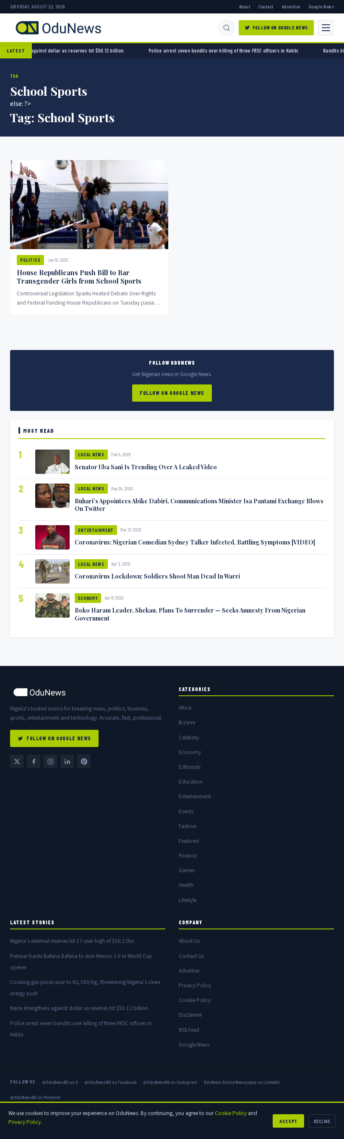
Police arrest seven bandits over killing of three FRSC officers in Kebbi (198, 50)
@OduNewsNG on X (60, 1082)
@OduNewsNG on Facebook (110, 1082)
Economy (88, 598)
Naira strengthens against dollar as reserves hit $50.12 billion (79, 1008)
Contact (265, 6)
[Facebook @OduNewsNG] (33, 761)
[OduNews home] (87, 692)
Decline (322, 1121)
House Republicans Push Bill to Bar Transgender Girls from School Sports (79, 277)
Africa (185, 708)
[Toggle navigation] (326, 28)
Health (186, 885)
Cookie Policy (195, 1000)
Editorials (190, 767)
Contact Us (191, 956)
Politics (30, 260)
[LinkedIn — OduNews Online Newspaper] (67, 761)
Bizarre (187, 722)
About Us (189, 941)
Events (186, 811)
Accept (288, 1121)
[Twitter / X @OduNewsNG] (16, 761)
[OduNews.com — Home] (58, 28)
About (244, 6)
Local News (91, 454)
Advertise (291, 6)
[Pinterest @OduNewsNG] (84, 761)
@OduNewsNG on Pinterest (35, 1097)
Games (187, 870)
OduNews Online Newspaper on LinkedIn (242, 1082)
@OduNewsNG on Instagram (170, 1082)
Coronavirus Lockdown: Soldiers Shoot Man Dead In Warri (157, 576)
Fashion (188, 826)
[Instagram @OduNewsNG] (50, 761)
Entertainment (96, 530)
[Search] (227, 28)
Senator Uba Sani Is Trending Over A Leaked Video (146, 467)
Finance (187, 856)
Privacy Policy (195, 985)
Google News (321, 6)
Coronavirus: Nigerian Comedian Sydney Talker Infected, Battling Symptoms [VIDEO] (195, 542)
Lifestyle (187, 900)
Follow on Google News (280, 27)
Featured (189, 841)
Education (191, 782)
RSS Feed (189, 1030)
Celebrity (189, 738)
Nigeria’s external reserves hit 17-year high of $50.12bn (72, 941)
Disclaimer (190, 1015)
